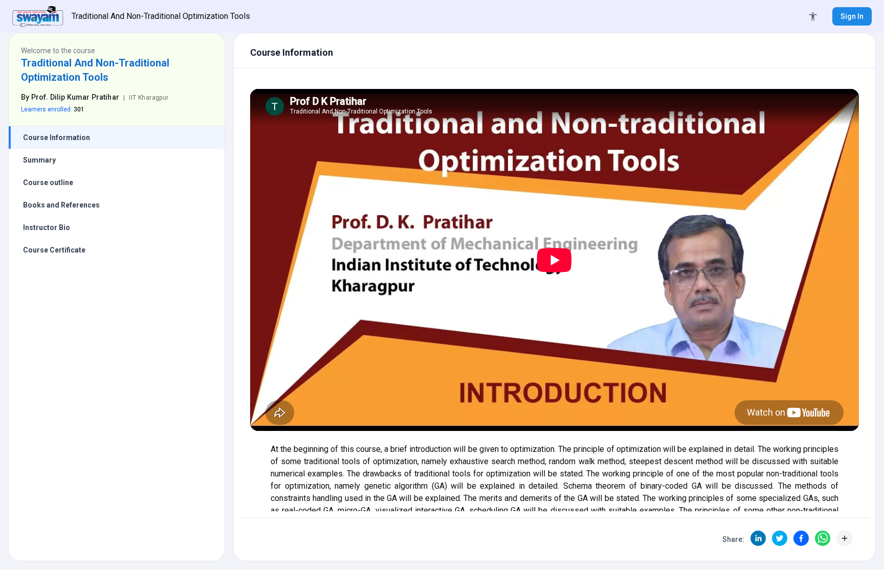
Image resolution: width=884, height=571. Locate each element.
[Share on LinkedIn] (758, 538)
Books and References (61, 205)
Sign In (852, 16)
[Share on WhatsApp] (822, 538)
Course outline (48, 182)
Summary (39, 160)
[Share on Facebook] (801, 538)
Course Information (56, 137)
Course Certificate (54, 250)
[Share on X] (779, 538)
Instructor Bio (46, 227)
